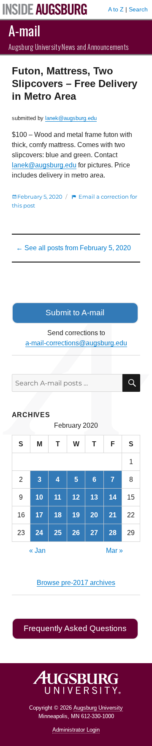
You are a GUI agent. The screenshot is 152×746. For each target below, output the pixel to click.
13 (94, 497)
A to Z (116, 9)
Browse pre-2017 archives (76, 582)
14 (113, 497)
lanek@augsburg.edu (71, 118)
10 (39, 497)
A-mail (24, 30)
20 (94, 515)
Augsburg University (98, 708)
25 (58, 532)
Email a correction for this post (74, 201)
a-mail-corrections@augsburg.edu (76, 343)
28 (113, 532)
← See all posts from (73, 247)
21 (113, 515)
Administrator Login (76, 730)
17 (39, 515)
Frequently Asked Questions (75, 628)
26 (76, 532)
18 (58, 515)
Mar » (114, 550)
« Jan (37, 550)
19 (76, 515)
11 (57, 497)
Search (138, 9)
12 (76, 497)
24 (39, 532)
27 (94, 532)
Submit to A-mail (75, 312)
